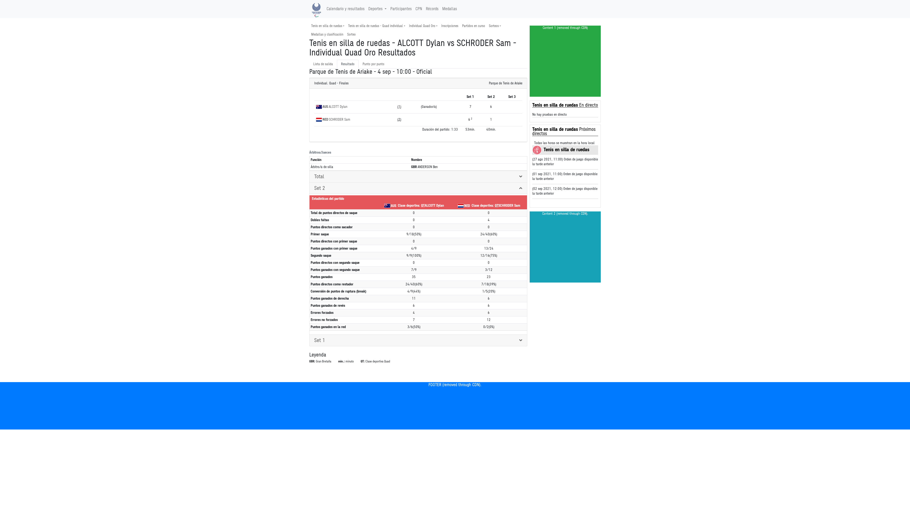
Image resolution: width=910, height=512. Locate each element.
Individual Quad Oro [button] (422, 25)
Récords (432, 9)
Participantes (401, 9)
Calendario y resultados (345, 9)
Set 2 (319, 188)
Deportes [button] (375, 9)
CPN (418, 9)
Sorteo (351, 34)
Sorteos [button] (494, 25)
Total (319, 176)
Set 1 (319, 340)
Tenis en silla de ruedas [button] (326, 25)
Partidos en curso (473, 25)
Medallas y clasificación (327, 34)
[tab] (418, 177)
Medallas (449, 9)
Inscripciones (449, 25)
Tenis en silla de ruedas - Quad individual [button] (375, 25)
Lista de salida (323, 64)
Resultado (348, 64)
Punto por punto (373, 64)
